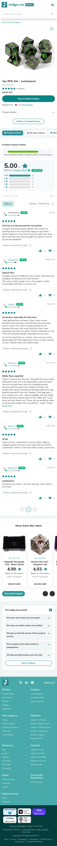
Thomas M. (13, 259)
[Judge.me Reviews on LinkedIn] (26, 682)
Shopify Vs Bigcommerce (40, 723)
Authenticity (22, 839)
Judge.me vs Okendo (38, 757)
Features (5, 701)
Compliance (33, 839)
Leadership (6, 783)
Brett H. (12, 426)
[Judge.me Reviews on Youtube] (32, 682)
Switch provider (36, 764)
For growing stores (38, 701)
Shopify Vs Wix (36, 738)
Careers (5, 787)
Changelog (6, 768)
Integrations (6, 709)
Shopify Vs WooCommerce (41, 727)
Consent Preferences (34, 842)
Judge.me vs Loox (37, 750)
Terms (6, 839)
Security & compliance (10, 727)
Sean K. (11, 304)
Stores (4, 798)
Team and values (8, 779)
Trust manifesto (8, 735)
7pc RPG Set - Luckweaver (19, 81)
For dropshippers (37, 694)
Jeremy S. (12, 363)
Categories (6, 802)
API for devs (6, 764)
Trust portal (6, 731)
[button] (45, 593)
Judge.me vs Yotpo (38, 753)
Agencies (5, 757)
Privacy (13, 839)
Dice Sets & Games (11, 22)
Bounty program (37, 782)
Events (4, 753)
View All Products (14, 593)
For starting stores (37, 697)
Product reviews (8, 694)
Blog (4, 750)
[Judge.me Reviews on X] (20, 682)
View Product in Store (28, 98)
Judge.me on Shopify (38, 720)
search (52, 14)
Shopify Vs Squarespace (40, 731)
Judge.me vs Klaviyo (38, 761)
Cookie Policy (20, 842)
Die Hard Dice (27, 105)
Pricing (4, 720)
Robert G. (12, 467)
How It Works (28, 663)
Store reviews (7, 697)
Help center (6, 761)
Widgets (5, 705)
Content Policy (45, 839)
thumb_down (50, 250)
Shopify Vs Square (37, 735)
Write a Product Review (28, 121)
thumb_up (40, 250)
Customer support (8, 723)
